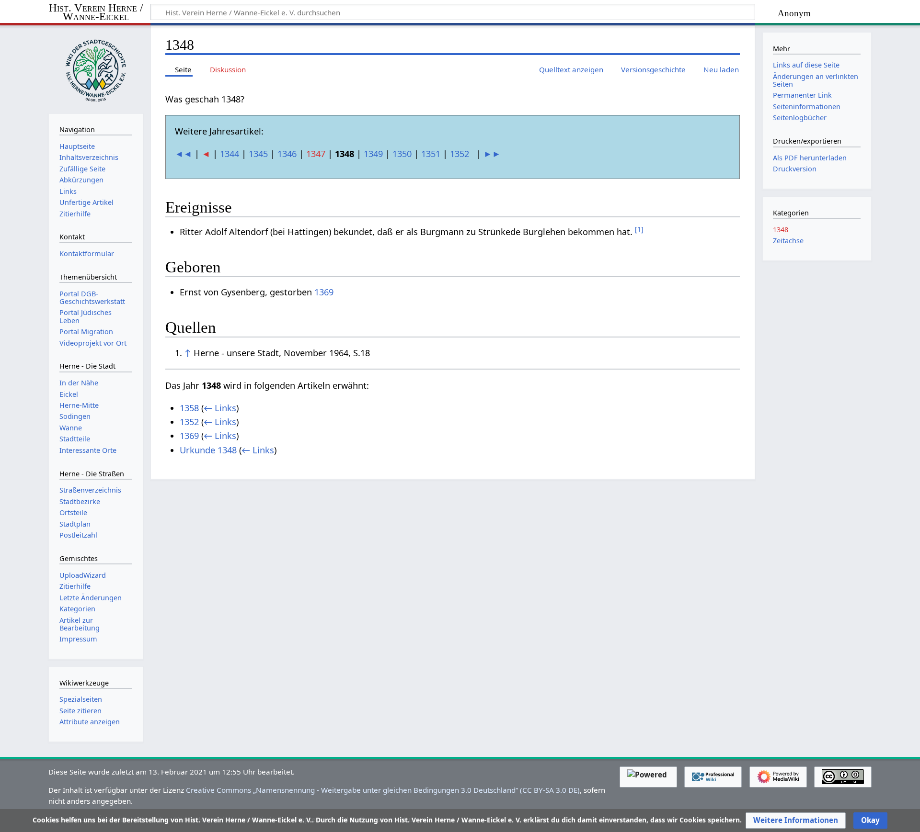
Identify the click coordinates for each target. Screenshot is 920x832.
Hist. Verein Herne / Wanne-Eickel (96, 13)
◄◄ (183, 153)
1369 (324, 292)
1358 (189, 408)
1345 (258, 153)
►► (492, 153)
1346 (287, 153)
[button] (796, 820)
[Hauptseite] (95, 68)
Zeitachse (788, 240)
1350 (402, 153)
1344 (229, 153)
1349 (373, 153)
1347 (315, 153)
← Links (220, 408)
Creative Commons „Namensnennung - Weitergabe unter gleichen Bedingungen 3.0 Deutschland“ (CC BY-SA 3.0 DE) (383, 790)
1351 (430, 153)
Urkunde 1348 (208, 450)
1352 (459, 153)
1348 (780, 229)
